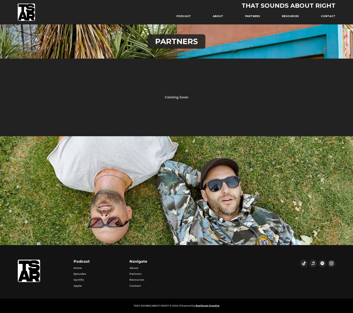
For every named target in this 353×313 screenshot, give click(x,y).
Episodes (80, 274)
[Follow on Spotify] (322, 263)
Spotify (79, 279)
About (133, 268)
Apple (78, 285)
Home (78, 268)
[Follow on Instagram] (331, 263)
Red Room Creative (208, 305)
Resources (136, 279)
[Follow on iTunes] (313, 263)
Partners (135, 274)
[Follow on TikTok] (304, 263)
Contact (135, 285)
